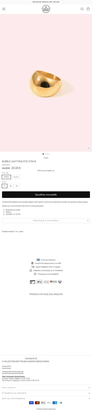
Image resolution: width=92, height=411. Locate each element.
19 (17, 186)
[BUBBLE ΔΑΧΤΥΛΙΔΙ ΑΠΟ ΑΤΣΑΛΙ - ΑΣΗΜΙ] (6, 251)
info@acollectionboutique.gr (12, 371)
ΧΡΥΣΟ (6, 177)
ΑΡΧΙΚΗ (46, 158)
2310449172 (6, 366)
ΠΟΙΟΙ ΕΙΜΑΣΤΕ (9, 388)
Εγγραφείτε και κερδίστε (14, 393)
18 (10, 186)
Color (5, 173)
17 (4, 186)
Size (4, 182)
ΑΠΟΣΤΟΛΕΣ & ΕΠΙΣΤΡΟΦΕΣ (46, 220)
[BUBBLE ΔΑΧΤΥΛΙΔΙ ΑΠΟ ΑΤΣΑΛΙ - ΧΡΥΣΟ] (3, 251)
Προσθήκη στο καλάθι (46, 194)
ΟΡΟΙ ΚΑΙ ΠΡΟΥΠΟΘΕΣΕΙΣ (13, 398)
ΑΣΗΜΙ (15, 177)
